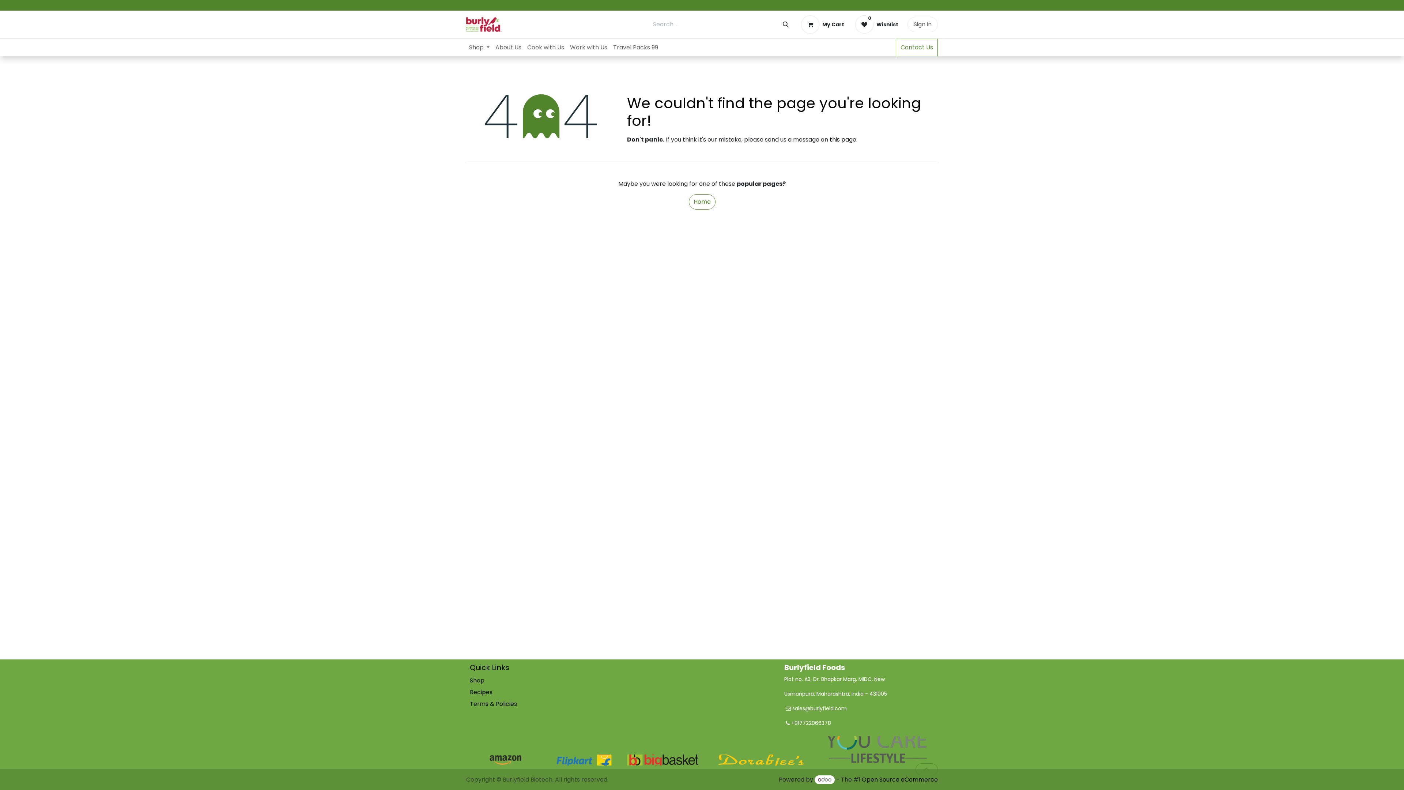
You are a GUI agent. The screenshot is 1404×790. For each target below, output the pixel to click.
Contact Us (917, 47)
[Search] (786, 24)
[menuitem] (479, 47)
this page (843, 139)
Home (702, 202)
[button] (927, 769)
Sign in (923, 24)
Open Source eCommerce (900, 779)
